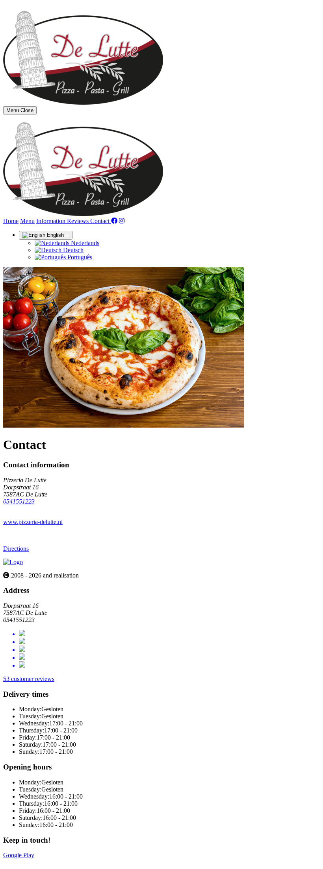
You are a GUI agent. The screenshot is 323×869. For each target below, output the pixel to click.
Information (51, 221)
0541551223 (19, 501)
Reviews (78, 221)
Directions (16, 548)
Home (11, 221)
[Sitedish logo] (13, 562)
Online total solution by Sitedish (43, 862)
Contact (100, 221)
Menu (27, 221)
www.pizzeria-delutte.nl (33, 521)
